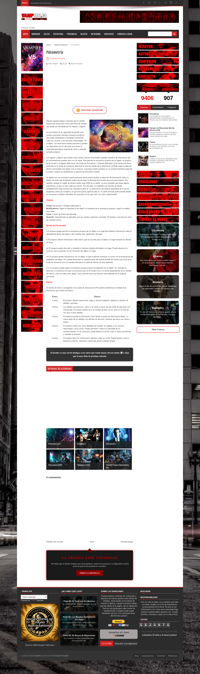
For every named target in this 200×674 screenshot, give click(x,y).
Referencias (172, 656)
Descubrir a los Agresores (41, 3)
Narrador (36, 33)
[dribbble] (165, 3)
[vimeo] (154, 3)
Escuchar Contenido (89, 110)
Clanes (152, 142)
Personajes (72, 33)
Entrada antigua (127, 542)
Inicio (25, 33)
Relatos (84, 33)
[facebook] (144, 3)
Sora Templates (35, 656)
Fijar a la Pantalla (90, 573)
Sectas (47, 33)
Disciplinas (58, 33)
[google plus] (176, 3)
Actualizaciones (148, 656)
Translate (39, 600)
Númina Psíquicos (77, 63)
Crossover (109, 33)
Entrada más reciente (54, 542)
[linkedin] (171, 3)
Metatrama (95, 33)
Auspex (153, 156)
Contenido (161, 656)
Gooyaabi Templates (61, 656)
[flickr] (160, 3)
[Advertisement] (89, 84)
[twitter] (149, 3)
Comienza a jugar (124, 33)
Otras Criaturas (158, 330)
